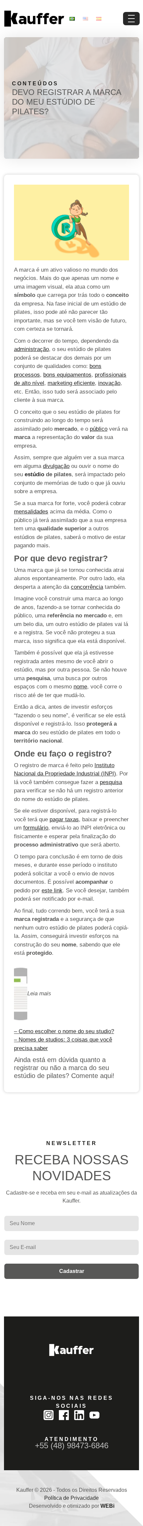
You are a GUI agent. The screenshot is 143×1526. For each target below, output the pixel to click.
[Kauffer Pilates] (71, 1350)
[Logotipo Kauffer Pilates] (34, 19)
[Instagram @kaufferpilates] (49, 1415)
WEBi (107, 1506)
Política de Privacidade (71, 1498)
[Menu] (131, 18)
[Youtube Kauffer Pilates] (94, 1415)
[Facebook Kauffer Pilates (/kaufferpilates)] (64, 1415)
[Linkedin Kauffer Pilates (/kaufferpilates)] (79, 1415)
